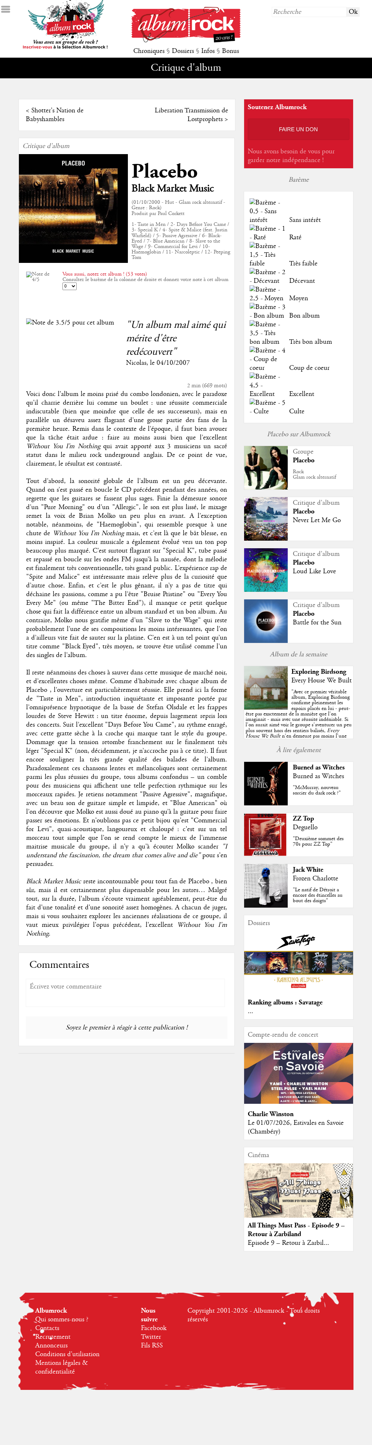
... (250, 1011)
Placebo (165, 171)
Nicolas (136, 363)
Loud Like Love (314, 571)
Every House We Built (321, 680)
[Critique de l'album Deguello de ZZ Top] (266, 854)
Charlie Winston (271, 1114)
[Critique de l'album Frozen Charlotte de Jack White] (266, 905)
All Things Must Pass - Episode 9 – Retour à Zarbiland (296, 1229)
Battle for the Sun (317, 622)
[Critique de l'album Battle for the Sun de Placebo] (266, 641)
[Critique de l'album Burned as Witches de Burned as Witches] (266, 803)
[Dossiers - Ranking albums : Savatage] (298, 990)
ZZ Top (303, 818)
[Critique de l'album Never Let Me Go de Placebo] (266, 538)
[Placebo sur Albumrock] (266, 487)
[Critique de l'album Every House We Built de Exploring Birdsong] (266, 707)
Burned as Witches (319, 767)
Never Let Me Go (317, 520)
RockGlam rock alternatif (314, 474)
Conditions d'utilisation (67, 1354)
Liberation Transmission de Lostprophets (191, 115)
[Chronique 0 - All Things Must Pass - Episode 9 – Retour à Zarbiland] (298, 1196)
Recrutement (52, 1337)
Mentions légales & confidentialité (61, 1367)
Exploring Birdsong (318, 672)
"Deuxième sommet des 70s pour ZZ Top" (318, 841)
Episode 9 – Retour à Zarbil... (288, 1243)
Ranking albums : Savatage (285, 1002)
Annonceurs (51, 1345)
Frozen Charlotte (315, 878)
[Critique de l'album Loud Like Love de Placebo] (266, 590)
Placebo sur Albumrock (298, 434)
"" (299, 722)
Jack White (308, 870)
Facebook (153, 1328)
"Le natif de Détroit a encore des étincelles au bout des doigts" (318, 895)
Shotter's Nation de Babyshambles (55, 115)
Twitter (151, 1337)
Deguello (305, 827)
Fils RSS (152, 1345)
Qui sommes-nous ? (61, 1319)
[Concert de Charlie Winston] (298, 1102)
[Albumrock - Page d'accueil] (186, 40)
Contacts (47, 1328)
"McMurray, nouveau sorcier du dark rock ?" (317, 790)
